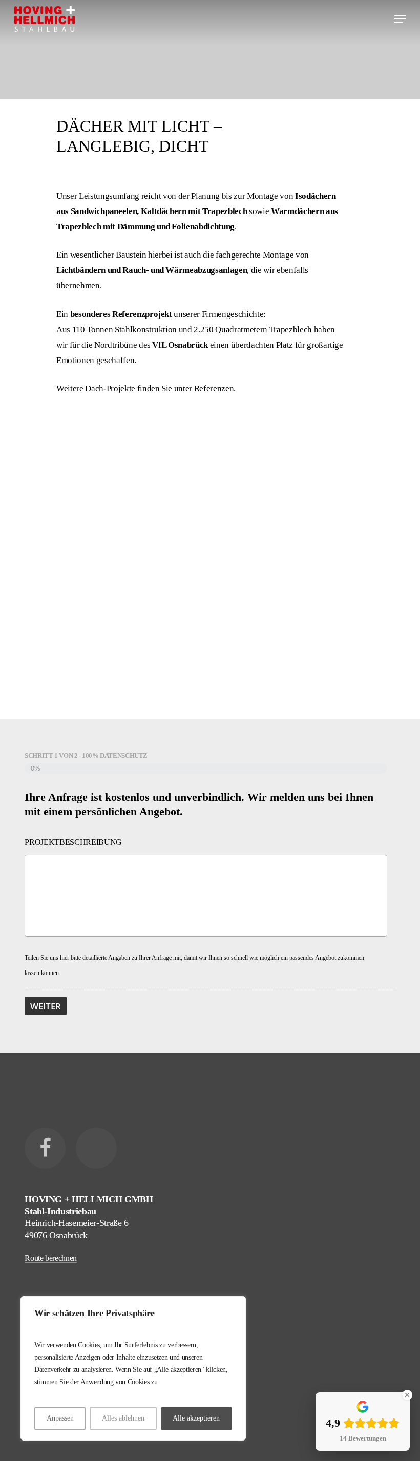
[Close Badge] (407, 1395)
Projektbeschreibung (73, 842)
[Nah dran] (235, 1305)
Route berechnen (51, 1258)
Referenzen (214, 388)
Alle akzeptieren (196, 1418)
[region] (133, 1368)
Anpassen (60, 1418)
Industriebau (71, 1211)
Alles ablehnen (123, 1418)
